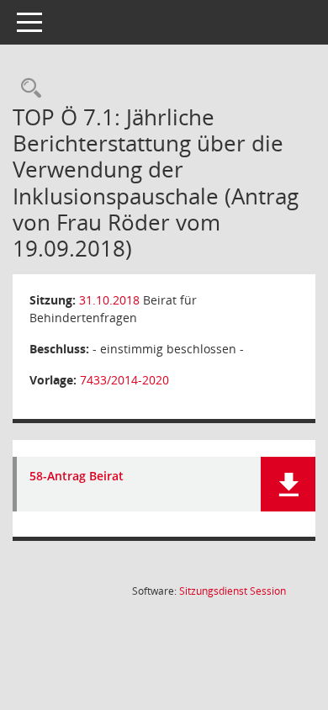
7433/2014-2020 (124, 380)
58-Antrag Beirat (76, 476)
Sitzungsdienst (232, 591)
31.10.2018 (109, 300)
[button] (288, 484)
